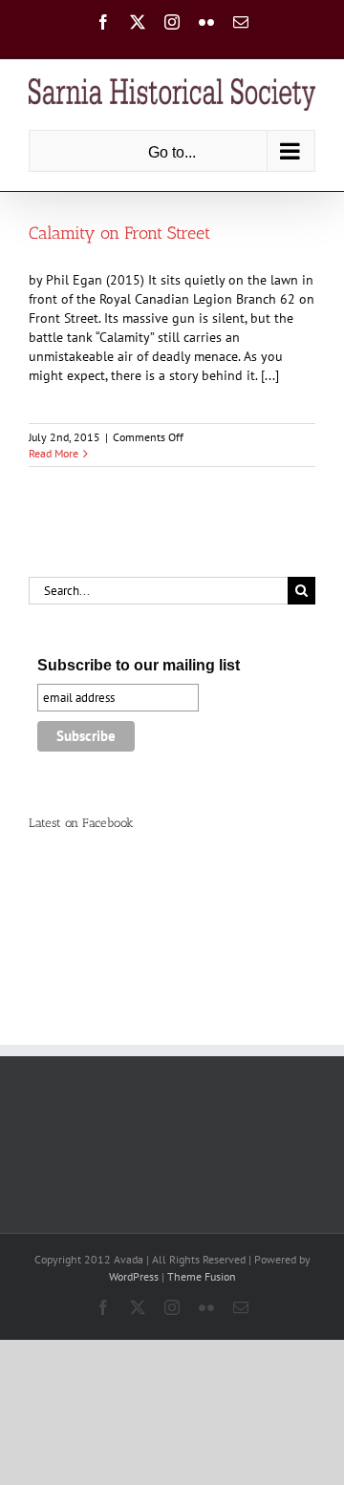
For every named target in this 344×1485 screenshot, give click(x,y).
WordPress (134, 1276)
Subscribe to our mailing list (138, 665)
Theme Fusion (201, 1276)
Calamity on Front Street (119, 233)
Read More (53, 453)
